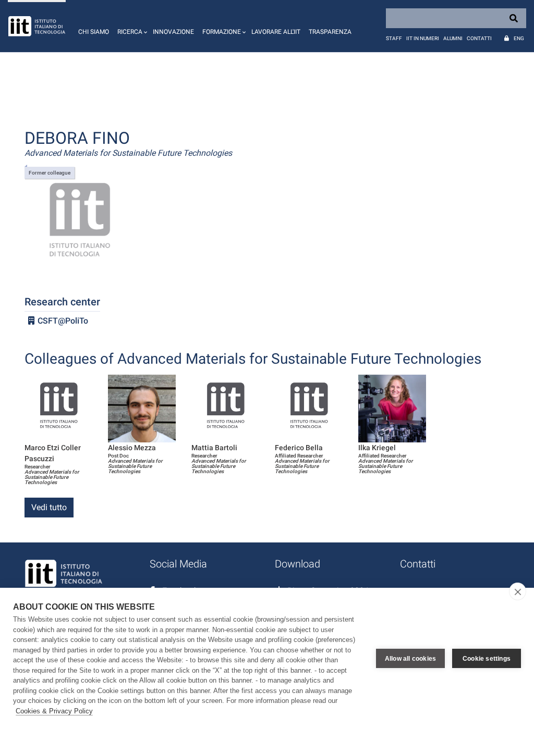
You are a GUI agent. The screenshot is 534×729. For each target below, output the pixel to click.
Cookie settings (487, 658)
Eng (519, 38)
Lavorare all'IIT (275, 31)
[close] (517, 591)
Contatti (479, 38)
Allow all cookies (410, 658)
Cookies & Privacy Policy (54, 711)
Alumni (453, 38)
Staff (394, 38)
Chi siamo (93, 31)
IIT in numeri (422, 38)
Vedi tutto (49, 507)
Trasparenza (330, 31)
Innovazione (173, 31)
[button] (131, 26)
